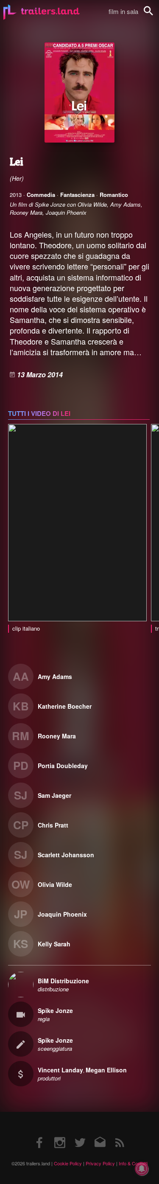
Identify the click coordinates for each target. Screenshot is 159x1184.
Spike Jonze (55, 1010)
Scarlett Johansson (66, 854)
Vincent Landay (60, 1070)
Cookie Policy (68, 1163)
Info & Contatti (133, 1163)
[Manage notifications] (141, 1169)
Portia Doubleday (63, 765)
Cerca (154, 15)
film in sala (123, 11)
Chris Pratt (53, 825)
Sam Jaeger (54, 795)
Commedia (41, 195)
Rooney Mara (57, 736)
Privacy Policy (100, 1163)
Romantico (114, 195)
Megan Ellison (106, 1070)
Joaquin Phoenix (62, 914)
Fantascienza (77, 195)
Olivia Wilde (55, 884)
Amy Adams (55, 676)
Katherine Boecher (65, 706)
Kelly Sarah (54, 944)
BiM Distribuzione (63, 980)
